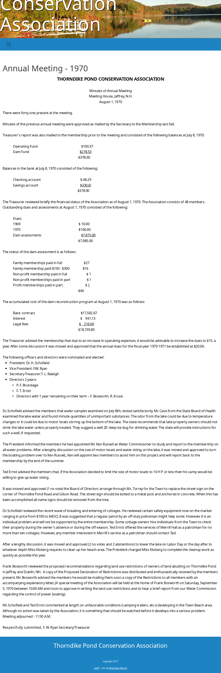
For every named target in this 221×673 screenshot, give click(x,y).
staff (96, 668)
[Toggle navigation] (9, 44)
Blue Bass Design (118, 668)
